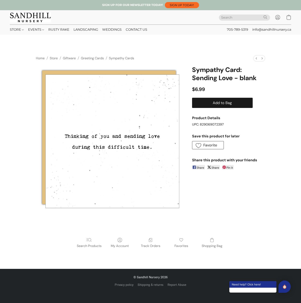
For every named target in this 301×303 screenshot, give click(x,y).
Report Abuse (176, 285)
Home (40, 58)
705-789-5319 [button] (237, 29)
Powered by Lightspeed (150, 292)
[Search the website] (265, 17)
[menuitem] (256, 58)
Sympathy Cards (121, 58)
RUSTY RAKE (58, 29)
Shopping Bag (212, 246)
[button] (182, 5)
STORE (16, 29)
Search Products (89, 246)
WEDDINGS (112, 29)
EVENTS (35, 29)
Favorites (181, 246)
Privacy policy (124, 285)
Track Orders (150, 246)
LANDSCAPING (86, 29)
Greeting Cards (92, 58)
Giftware (69, 58)
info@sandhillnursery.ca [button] (271, 29)
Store (54, 58)
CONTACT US (136, 29)
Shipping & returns (150, 285)
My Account (120, 246)
